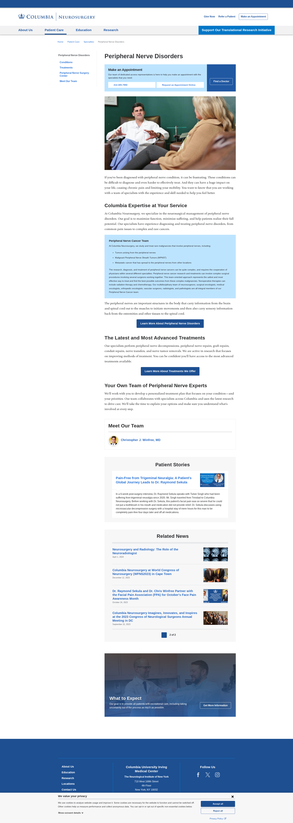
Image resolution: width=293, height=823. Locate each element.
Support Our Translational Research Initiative (236, 30)
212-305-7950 (120, 85)
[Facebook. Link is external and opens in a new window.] (198, 774)
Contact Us (69, 789)
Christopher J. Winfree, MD (140, 440)
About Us (68, 766)
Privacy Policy (217, 818)
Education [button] (84, 30)
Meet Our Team (68, 81)
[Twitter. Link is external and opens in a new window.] (207, 774)
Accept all (218, 804)
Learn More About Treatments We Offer (170, 371)
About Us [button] (25, 30)
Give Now (209, 16)
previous (164, 635)
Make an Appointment (253, 16)
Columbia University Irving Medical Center (146, 4)
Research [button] (111, 30)
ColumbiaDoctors (190, 748)
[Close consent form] (232, 796)
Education (68, 772)
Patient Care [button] (54, 30)
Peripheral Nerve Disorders (74, 55)
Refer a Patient (226, 16)
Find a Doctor (221, 81)
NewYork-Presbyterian (146, 749)
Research (68, 778)
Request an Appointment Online (178, 85)
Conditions (66, 62)
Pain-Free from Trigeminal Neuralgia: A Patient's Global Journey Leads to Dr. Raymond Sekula (170, 494)
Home (60, 42)
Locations (68, 783)
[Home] (56, 16)
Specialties (89, 42)
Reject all (218, 811)
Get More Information (215, 705)
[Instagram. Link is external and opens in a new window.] (217, 774)
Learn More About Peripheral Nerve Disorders (170, 323)
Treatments (66, 67)
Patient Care (73, 42)
